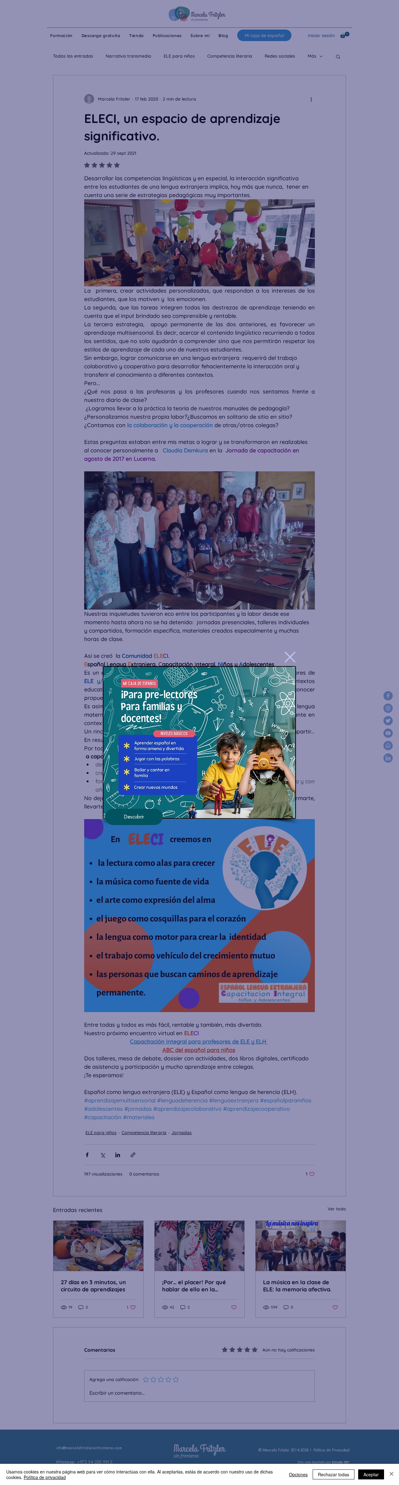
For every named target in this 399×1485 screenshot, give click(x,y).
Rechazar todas (333, 1474)
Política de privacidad (45, 1477)
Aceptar (371, 1474)
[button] (290, 657)
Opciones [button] (298, 1474)
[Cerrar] (391, 1474)
